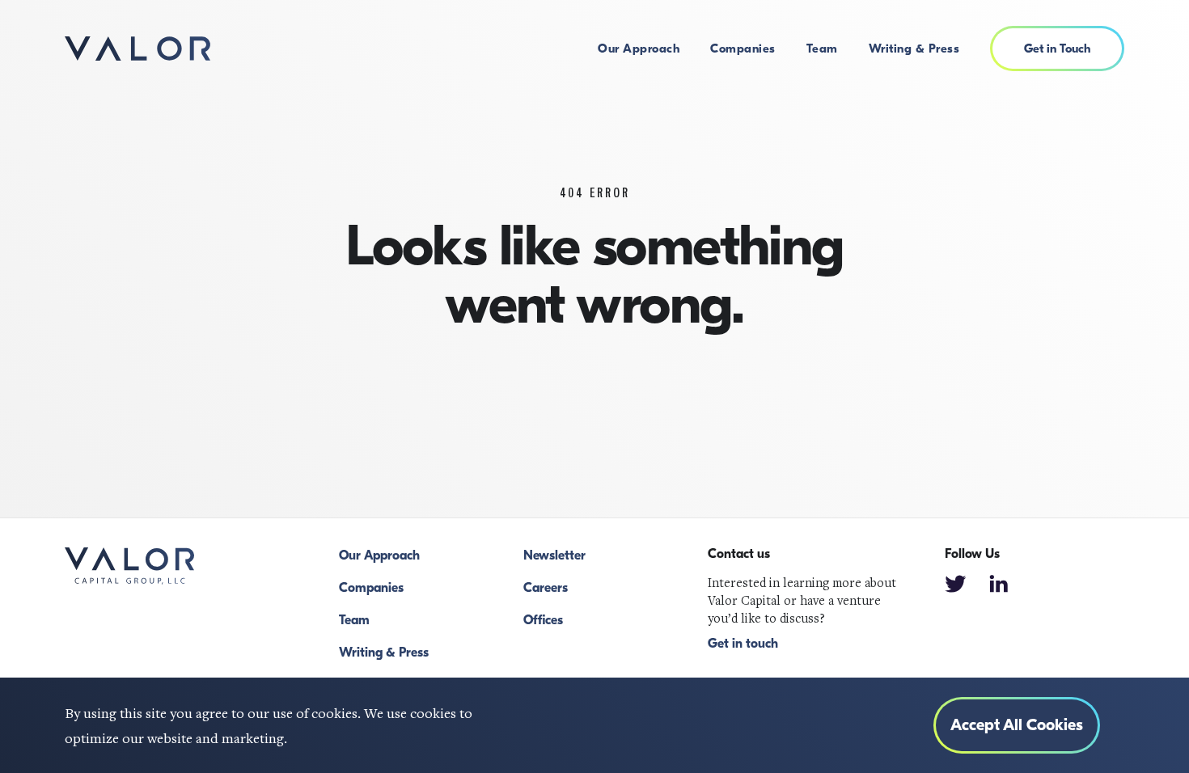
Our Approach (638, 48)
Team (822, 48)
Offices (543, 620)
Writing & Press (914, 48)
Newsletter (554, 555)
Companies (743, 48)
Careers (545, 588)
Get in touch (743, 643)
